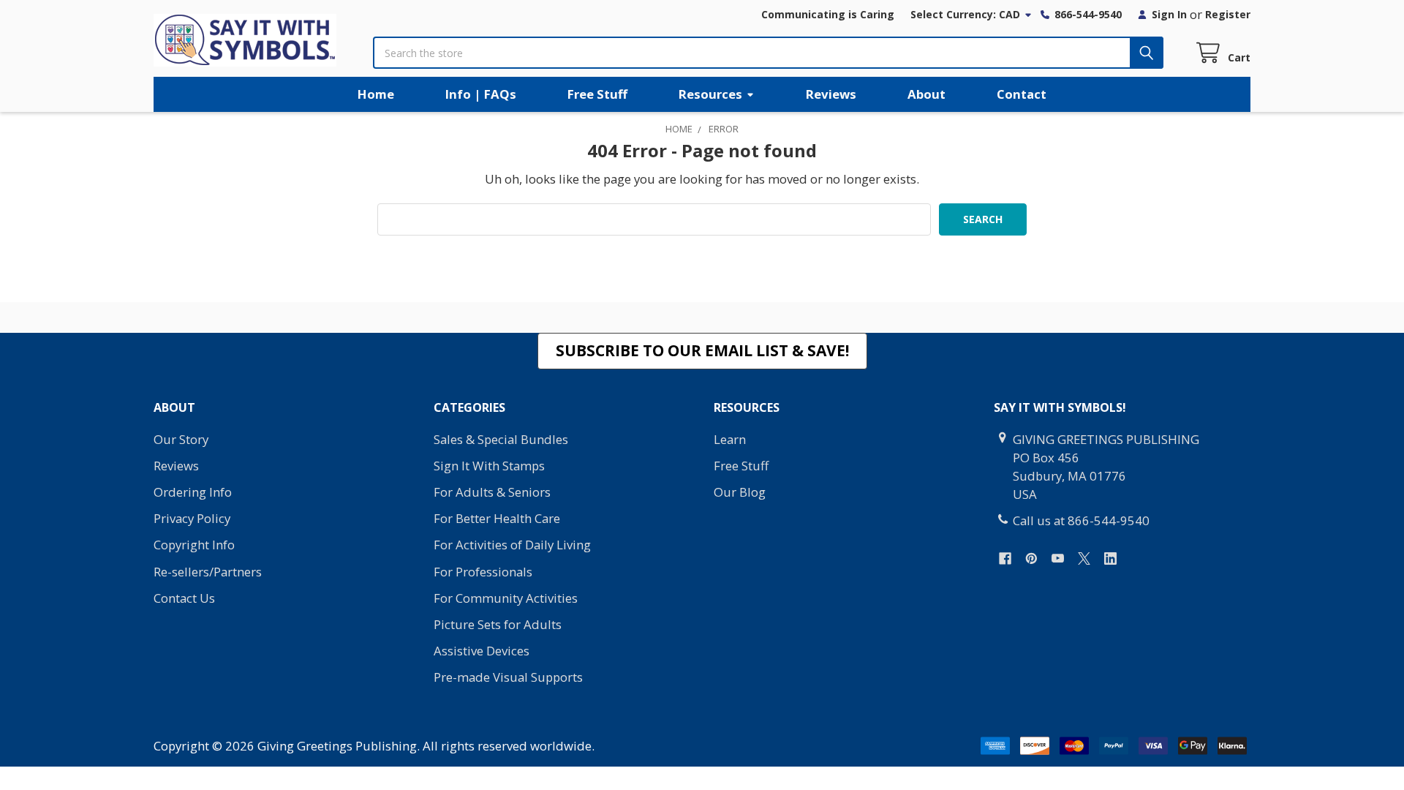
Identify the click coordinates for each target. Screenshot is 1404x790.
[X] (1084, 558)
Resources (710, 94)
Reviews (831, 94)
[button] (702, 351)
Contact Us (184, 598)
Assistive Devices (481, 650)
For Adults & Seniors (492, 492)
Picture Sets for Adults (498, 624)
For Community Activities (506, 598)
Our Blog (740, 492)
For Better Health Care (497, 518)
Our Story (181, 439)
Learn (730, 439)
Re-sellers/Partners (208, 571)
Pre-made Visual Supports (508, 677)
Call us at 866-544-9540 (1081, 520)
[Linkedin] (1110, 558)
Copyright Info (194, 544)
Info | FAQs (480, 94)
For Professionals (483, 571)
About (926, 94)
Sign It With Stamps (489, 465)
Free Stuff (597, 94)
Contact (1021, 94)
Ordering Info (193, 492)
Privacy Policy (192, 518)
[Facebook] (1005, 558)
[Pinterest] (1031, 558)
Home (376, 94)
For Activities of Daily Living (512, 544)
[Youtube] (1057, 558)
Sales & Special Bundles (501, 439)
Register (1227, 14)
